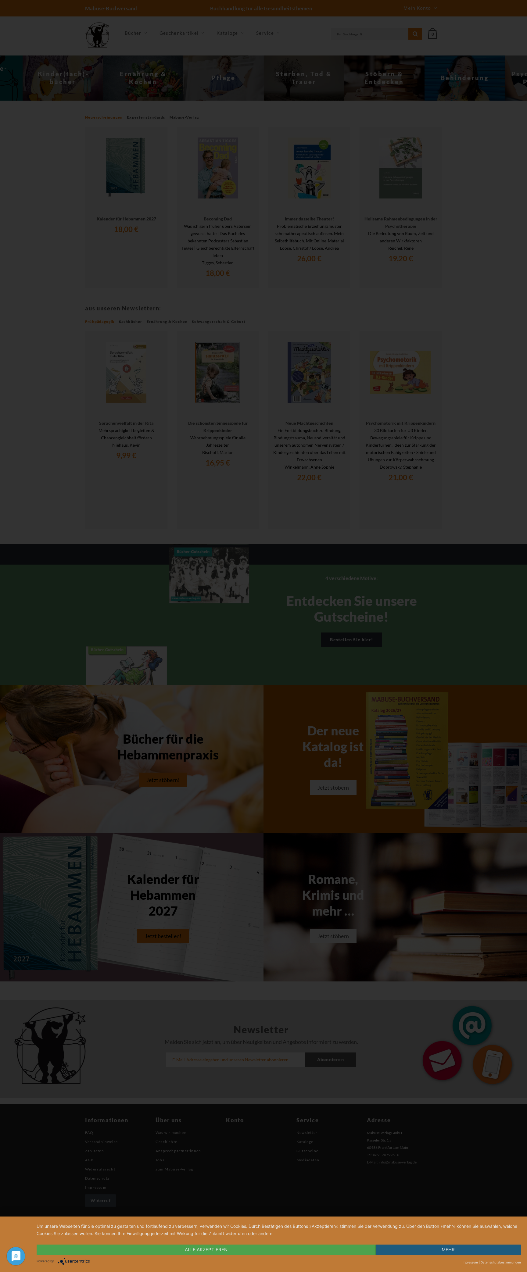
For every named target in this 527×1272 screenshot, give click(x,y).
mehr (448, 1249)
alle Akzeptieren (206, 1249)
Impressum (470, 1262)
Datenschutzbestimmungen (501, 1262)
